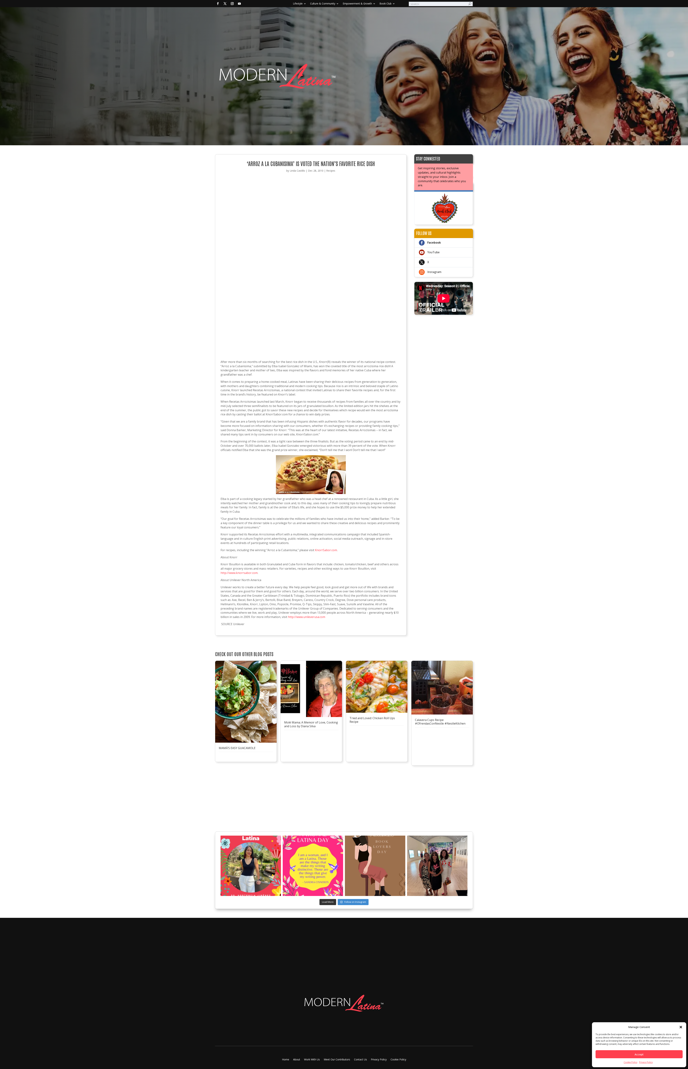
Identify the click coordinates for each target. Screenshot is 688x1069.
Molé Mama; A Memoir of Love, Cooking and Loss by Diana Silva (311, 724)
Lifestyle (298, 3)
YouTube (433, 252)
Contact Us (360, 1059)
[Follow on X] (225, 3)
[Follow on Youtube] (239, 3)
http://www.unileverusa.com (306, 617)
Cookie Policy (630, 1062)
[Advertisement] (443, 341)
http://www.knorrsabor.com (239, 573)
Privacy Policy (646, 1062)
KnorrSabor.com (326, 550)
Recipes (330, 170)
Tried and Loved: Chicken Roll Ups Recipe (372, 720)
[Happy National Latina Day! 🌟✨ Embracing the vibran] (313, 866)
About (296, 1059)
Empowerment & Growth (357, 3)
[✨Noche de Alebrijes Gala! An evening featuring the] (437, 866)
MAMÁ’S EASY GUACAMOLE (237, 748)
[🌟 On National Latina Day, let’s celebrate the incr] (251, 866)
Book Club (385, 3)
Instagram (434, 272)
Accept (639, 1054)
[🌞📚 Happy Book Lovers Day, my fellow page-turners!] (375, 866)
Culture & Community (322, 3)
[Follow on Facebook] (218, 3)
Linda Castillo (297, 170)
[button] (681, 1027)
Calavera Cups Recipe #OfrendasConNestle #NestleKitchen (440, 722)
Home (285, 1059)
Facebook (434, 243)
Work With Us (312, 1059)
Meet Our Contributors (337, 1059)
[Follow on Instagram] (232, 3)
